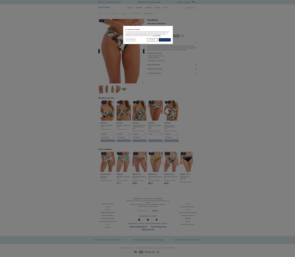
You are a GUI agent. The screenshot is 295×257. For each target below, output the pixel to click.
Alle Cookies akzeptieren (165, 39)
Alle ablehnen (152, 39)
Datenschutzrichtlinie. (157, 35)
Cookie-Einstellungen (130, 39)
